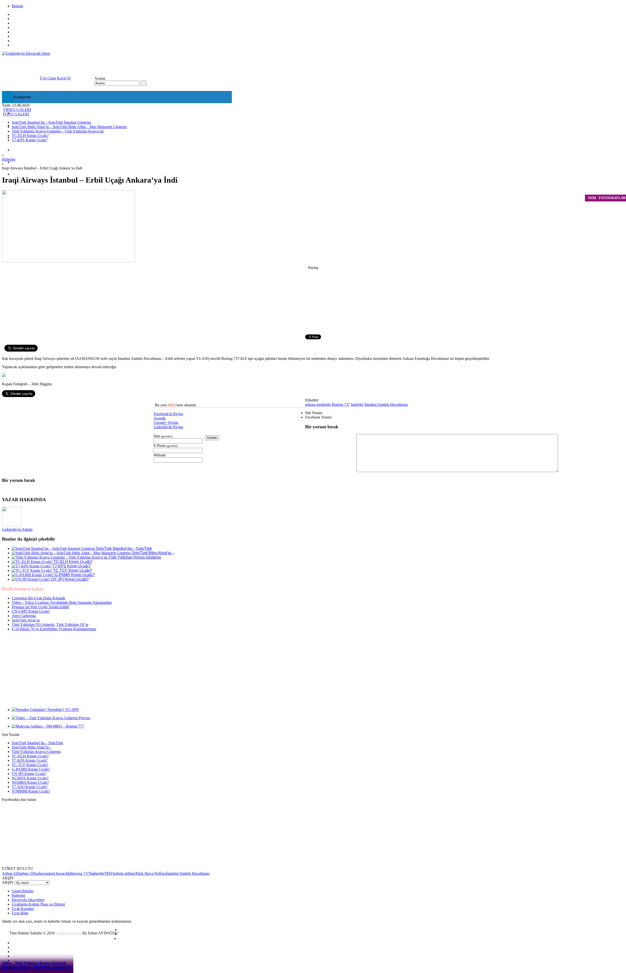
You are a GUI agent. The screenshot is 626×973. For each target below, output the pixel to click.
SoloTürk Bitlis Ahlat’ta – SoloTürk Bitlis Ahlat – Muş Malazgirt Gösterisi (69, 127)
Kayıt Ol (63, 78)
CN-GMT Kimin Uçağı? (31, 611)
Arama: (100, 78)
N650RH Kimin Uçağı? (30, 782)
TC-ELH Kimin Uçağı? (30, 756)
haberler (357, 404)
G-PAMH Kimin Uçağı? (31, 769)
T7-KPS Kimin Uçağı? (29, 760)
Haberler (8, 159)
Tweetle (160, 418)
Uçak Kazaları (22, 162)
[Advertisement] (78, 432)
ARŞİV (8, 882)
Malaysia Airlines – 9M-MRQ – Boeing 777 (36, 967)
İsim (163, 436)
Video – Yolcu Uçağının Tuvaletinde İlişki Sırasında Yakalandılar (62, 602)
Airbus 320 (10, 873)
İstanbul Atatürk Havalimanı (386, 404)
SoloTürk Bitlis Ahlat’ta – (32, 747)
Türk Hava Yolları (150, 873)
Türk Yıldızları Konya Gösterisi (36, 752)
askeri (40, 873)
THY (108, 873)
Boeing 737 (341, 404)
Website (160, 455)
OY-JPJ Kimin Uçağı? (29, 774)
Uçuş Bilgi (19, 174)
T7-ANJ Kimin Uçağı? (29, 787)
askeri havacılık (58, 873)
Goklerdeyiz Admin (17, 529)
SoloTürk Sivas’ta (26, 620)
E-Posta (166, 445)
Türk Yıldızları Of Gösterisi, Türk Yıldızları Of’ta (50, 624)
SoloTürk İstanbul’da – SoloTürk (37, 743)
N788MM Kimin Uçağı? (31, 791)
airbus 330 (27, 873)
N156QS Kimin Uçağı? (30, 778)
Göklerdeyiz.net (68, 933)
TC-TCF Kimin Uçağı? (30, 765)
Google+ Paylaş (166, 422)
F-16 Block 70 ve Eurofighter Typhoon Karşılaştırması (54, 629)
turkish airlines (124, 873)
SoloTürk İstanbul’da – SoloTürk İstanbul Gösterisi (51, 122)
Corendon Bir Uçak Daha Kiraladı (38, 598)
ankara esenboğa (318, 404)
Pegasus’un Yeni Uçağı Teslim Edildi (40, 607)
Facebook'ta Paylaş (168, 414)
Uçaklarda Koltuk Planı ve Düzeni (38, 904)
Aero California (24, 616)
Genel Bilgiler (23, 891)
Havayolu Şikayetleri (28, 900)
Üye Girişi (48, 78)
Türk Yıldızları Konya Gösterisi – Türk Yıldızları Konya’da (58, 131)
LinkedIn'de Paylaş (168, 427)
